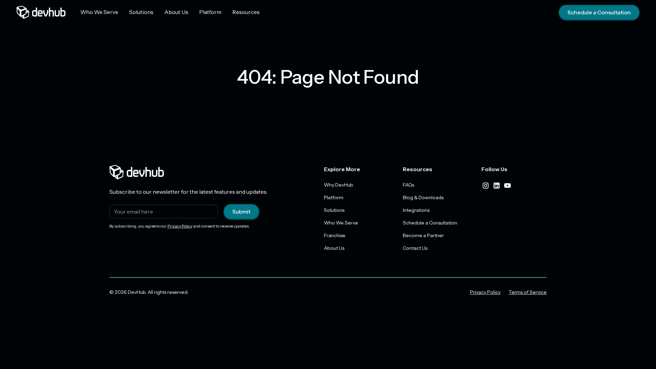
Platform (210, 12)
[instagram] (485, 185)
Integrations (416, 210)
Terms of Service (528, 292)
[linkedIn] (496, 185)
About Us (176, 12)
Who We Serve (99, 12)
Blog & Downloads (423, 197)
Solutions (141, 12)
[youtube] (507, 185)
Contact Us (415, 248)
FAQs (408, 185)
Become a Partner (423, 235)
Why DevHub (338, 185)
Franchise (334, 235)
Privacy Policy (179, 226)
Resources (246, 12)
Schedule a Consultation (599, 12)
